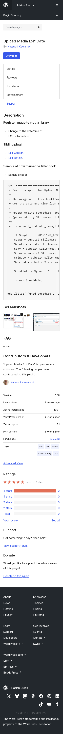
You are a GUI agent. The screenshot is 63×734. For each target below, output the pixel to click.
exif (47, 446)
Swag (38, 643)
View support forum (15, 545)
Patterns (38, 614)
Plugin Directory (12, 15)
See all (56, 520)
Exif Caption (16, 152)
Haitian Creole (20, 688)
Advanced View (13, 463)
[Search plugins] (39, 27)
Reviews (12, 77)
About (7, 597)
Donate (39, 637)
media (55, 446)
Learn (6, 626)
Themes (38, 603)
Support (11, 103)
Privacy (8, 614)
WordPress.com (14, 654)
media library (44, 453)
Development (15, 95)
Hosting (8, 609)
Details (11, 68)
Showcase (39, 597)
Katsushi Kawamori (19, 46)
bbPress (10, 666)
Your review (10, 520)
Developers (10, 637)
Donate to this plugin (16, 576)
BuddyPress (12, 672)
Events (37, 631)
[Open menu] (57, 5)
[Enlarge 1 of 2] (25, 317)
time (56, 453)
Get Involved (41, 626)
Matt (8, 660)
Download (11, 55)
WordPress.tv (13, 643)
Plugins (37, 609)
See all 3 (55, 439)
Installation (13, 86)
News (6, 603)
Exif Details (15, 157)
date (41, 446)
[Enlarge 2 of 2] (55, 317)
